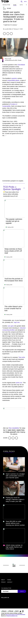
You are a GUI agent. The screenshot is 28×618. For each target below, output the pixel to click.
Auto (21, 4)
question (14, 78)
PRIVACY (3, 582)
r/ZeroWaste (21, 64)
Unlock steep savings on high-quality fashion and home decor (14, 547)
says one (17, 322)
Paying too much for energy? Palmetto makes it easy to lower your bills (15, 499)
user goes (11, 326)
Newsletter (6, 4)
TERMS (9, 579)
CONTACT (9, 582)
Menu (25, 1)
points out (19, 382)
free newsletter (14, 428)
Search (22, 2)
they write (22, 357)
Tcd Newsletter (6, 588)
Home (14, 4)
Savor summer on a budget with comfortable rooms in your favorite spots (15, 475)
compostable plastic (13, 80)
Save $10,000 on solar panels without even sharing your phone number (15, 523)
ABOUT (3, 579)
